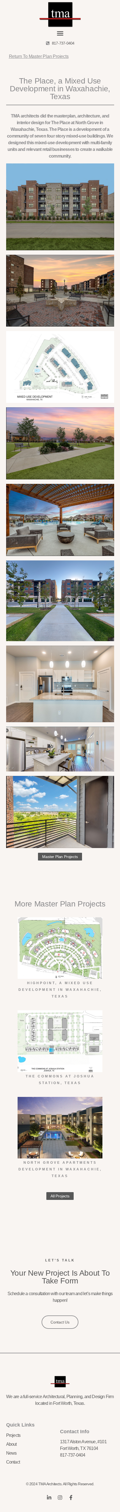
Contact (13, 1462)
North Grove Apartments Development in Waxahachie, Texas (60, 1169)
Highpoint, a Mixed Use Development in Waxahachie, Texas (60, 989)
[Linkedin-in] (49, 1497)
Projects (13, 1435)
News (11, 1453)
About (11, 1444)
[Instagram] (60, 1497)
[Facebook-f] (70, 1497)
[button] (60, 33)
